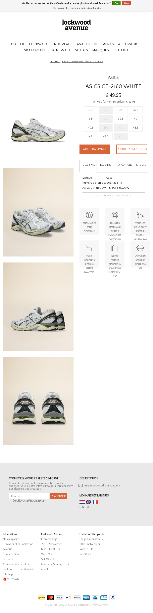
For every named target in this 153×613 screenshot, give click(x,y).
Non (126, 3)
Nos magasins (11, 539)
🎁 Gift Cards (11, 579)
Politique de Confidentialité (19, 569)
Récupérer (106, 165)
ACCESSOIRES (129, 44)
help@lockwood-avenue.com (102, 485)
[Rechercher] (147, 12)
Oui (116, 3)
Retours (140, 165)
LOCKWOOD (39, 44)
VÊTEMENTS (104, 44)
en (88, 502)
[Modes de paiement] (41, 596)
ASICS (113, 77)
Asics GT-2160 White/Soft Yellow (82, 61)
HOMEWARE (61, 50)
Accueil (55, 61)
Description (89, 165)
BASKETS (82, 44)
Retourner (9, 559)
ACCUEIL (18, 44)
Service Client (11, 554)
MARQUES (100, 50)
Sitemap (8, 574)
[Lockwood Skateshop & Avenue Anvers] (76, 24)
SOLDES (81, 50)
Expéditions (124, 165)
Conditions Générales (16, 564)
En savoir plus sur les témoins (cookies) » (77, 8)
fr (95, 502)
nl (82, 502)
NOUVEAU (62, 44)
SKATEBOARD (35, 50)
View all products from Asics (114, 195)
